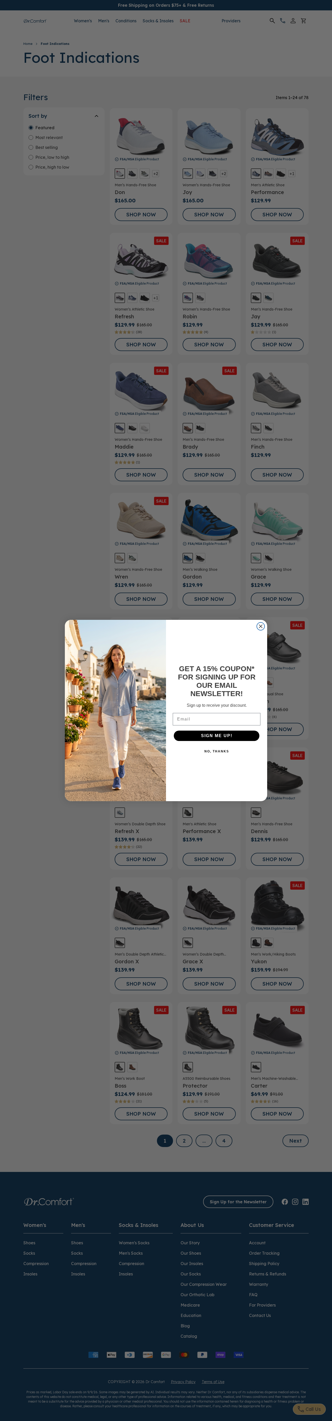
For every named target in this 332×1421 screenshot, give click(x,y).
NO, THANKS (216, 751)
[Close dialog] (261, 626)
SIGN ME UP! (216, 735)
